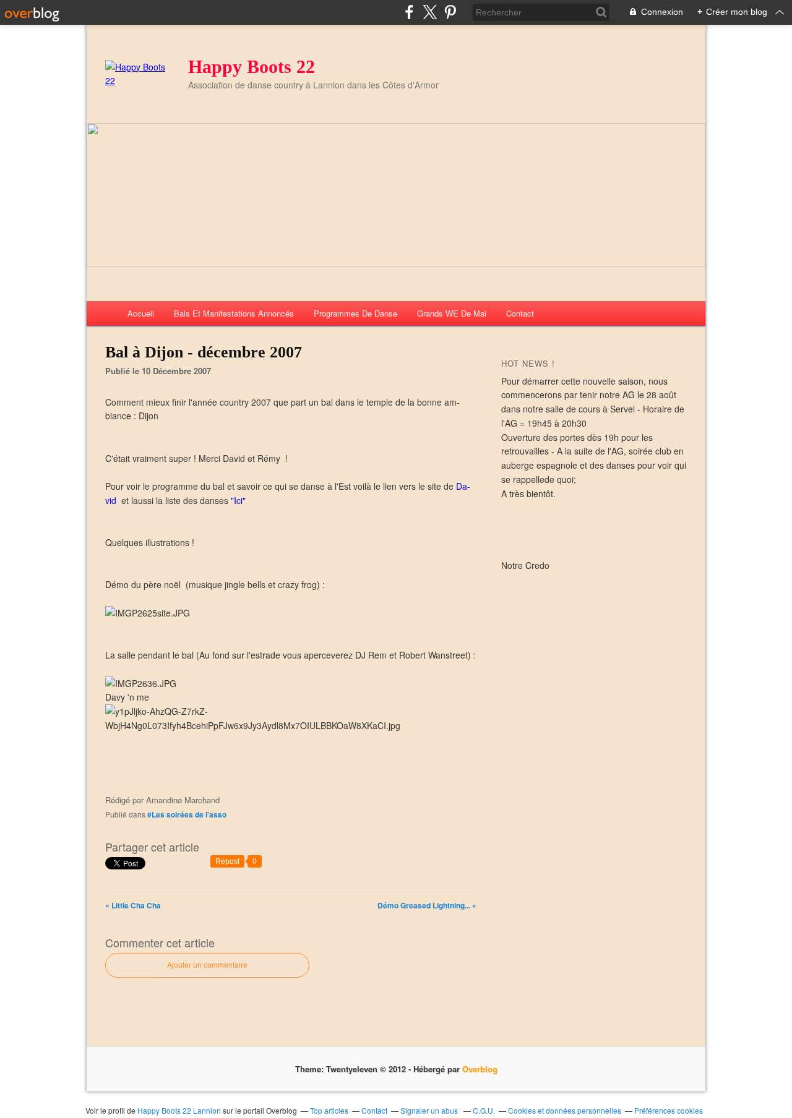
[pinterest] (450, 12)
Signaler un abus (430, 1110)
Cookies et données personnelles (564, 1110)
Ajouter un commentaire (207, 965)
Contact (520, 313)
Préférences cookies (668, 1110)
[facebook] (409, 12)
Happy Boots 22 (251, 66)
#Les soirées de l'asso (186, 814)
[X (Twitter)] (429, 12)
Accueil (140, 313)
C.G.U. (484, 1110)
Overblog (479, 1069)
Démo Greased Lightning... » (426, 905)
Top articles (329, 1110)
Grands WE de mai (451, 313)
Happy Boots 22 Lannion (179, 1110)
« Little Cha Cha (133, 905)
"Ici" (238, 500)
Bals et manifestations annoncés (234, 313)
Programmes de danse (355, 313)
